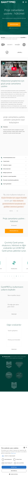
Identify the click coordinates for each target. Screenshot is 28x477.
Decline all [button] (14, 470)
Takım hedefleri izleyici (14, 295)
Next (15, 278)
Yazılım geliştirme (13, 330)
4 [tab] (11, 276)
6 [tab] (16, 276)
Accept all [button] (14, 467)
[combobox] (24, 447)
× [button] (26, 447)
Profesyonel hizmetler (14, 340)
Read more (13, 453)
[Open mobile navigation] (26, 2)
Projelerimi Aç (14, 230)
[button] (14, 474)
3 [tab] (9, 276)
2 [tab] (7, 276)
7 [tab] (18, 276)
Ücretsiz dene (14, 24)
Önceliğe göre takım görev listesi (13, 305)
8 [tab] (20, 276)
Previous (12, 278)
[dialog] (14, 461)
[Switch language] (23, 2)
